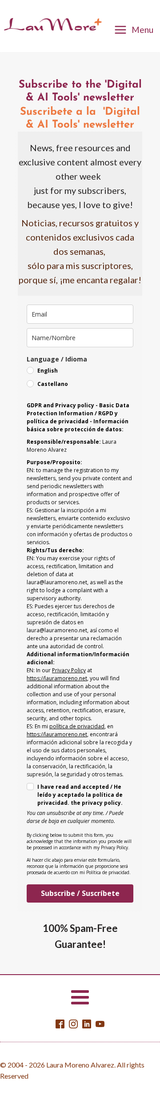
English (47, 370)
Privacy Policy (69, 670)
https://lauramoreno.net (57, 678)
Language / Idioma (57, 359)
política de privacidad (76, 726)
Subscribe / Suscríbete (80, 893)
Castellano (52, 384)
